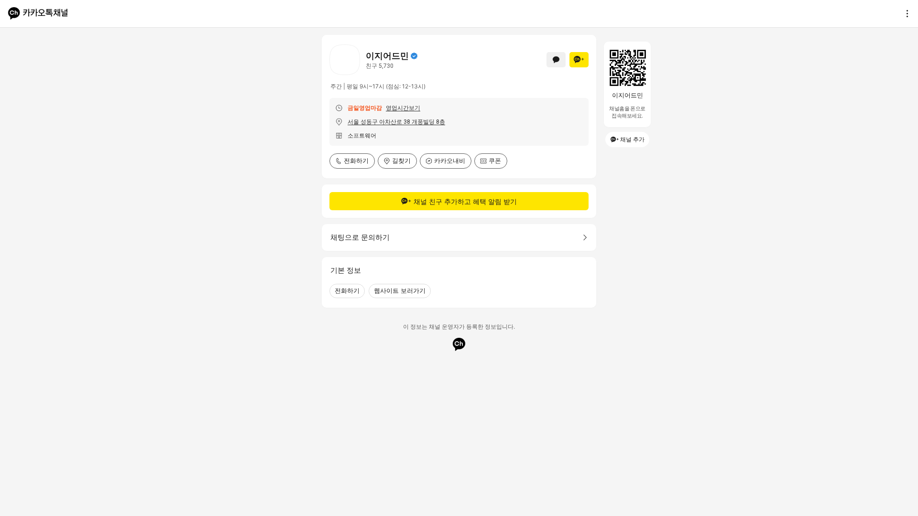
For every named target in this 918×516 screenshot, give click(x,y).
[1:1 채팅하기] (556, 59)
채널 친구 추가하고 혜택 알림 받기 (465, 201)
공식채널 (414, 56)
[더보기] (904, 13)
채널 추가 (632, 139)
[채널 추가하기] (579, 59)
